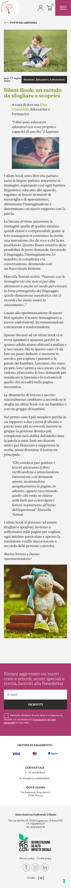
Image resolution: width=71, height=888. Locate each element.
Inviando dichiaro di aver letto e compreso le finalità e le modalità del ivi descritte (33, 719)
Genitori (29, 79)
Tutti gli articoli (23, 22)
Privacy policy (27, 858)
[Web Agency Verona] (40, 878)
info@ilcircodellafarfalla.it (36, 778)
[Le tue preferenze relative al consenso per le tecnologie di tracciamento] (64, 881)
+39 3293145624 (36, 772)
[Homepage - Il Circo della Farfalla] (8, 8)
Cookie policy (44, 858)
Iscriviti (35, 704)
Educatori (42, 79)
